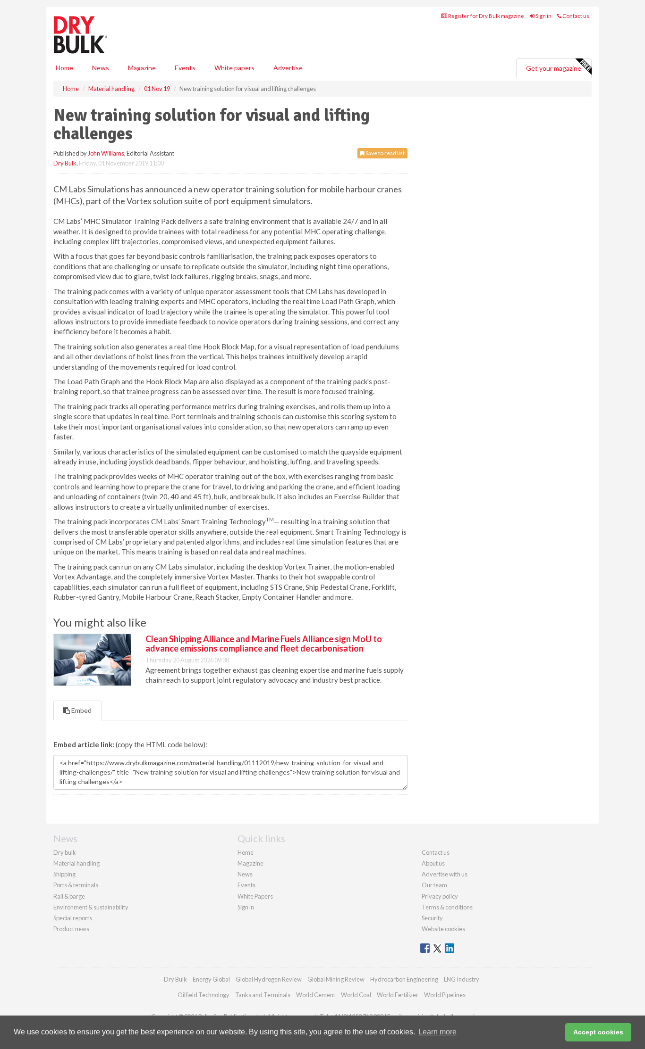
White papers (234, 68)
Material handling (76, 863)
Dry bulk (64, 852)
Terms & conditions (447, 907)
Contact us (575, 16)
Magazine (142, 68)
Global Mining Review (336, 979)
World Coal (356, 995)
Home (64, 68)
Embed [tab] (81, 710)
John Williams (106, 153)
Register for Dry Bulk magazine (485, 16)
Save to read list (385, 153)
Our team (434, 885)
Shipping (64, 874)
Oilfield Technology (203, 995)
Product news (71, 929)
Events (185, 68)
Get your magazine (553, 68)
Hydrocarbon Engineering (404, 979)
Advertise (288, 68)
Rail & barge (69, 896)
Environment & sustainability (90, 907)
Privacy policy (440, 896)
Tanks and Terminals (262, 995)
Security (432, 918)
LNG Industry (461, 979)
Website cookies (443, 929)
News (245, 874)
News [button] (100, 68)
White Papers (255, 896)
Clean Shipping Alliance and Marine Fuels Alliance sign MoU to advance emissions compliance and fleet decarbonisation (263, 643)
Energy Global (211, 979)
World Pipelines (445, 995)
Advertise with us (444, 874)
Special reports (72, 918)
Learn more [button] (437, 1032)
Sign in (543, 16)
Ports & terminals (75, 885)
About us (433, 863)
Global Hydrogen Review (269, 979)
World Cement (315, 995)
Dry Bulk (64, 163)
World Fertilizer (397, 995)
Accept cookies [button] (598, 1032)
